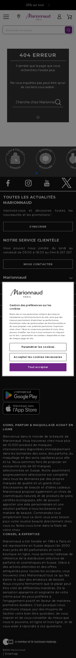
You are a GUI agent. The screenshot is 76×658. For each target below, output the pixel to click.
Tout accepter (38, 367)
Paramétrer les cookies (38, 346)
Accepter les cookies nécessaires (38, 357)
